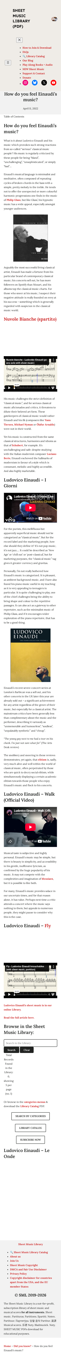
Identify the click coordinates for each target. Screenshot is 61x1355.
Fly (48, 925)
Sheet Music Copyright (24, 1265)
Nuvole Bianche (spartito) (30, 319)
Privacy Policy (18, 1273)
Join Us (14, 1260)
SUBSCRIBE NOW (30, 1139)
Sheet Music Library (30, 1244)
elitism (42, 759)
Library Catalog (29, 1106)
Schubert (17, 445)
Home (7, 1346)
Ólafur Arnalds (45, 424)
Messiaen (47, 878)
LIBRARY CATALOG (30, 1127)
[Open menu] (8, 62)
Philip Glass (14, 199)
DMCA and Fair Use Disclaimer (28, 1269)
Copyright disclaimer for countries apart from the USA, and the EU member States (31, 1282)
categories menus (34, 1101)
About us (15, 1256)
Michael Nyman (23, 424)
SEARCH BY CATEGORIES (30, 1116)
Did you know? (22, 1346)
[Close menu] (19, 40)
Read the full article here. (19, 1017)
